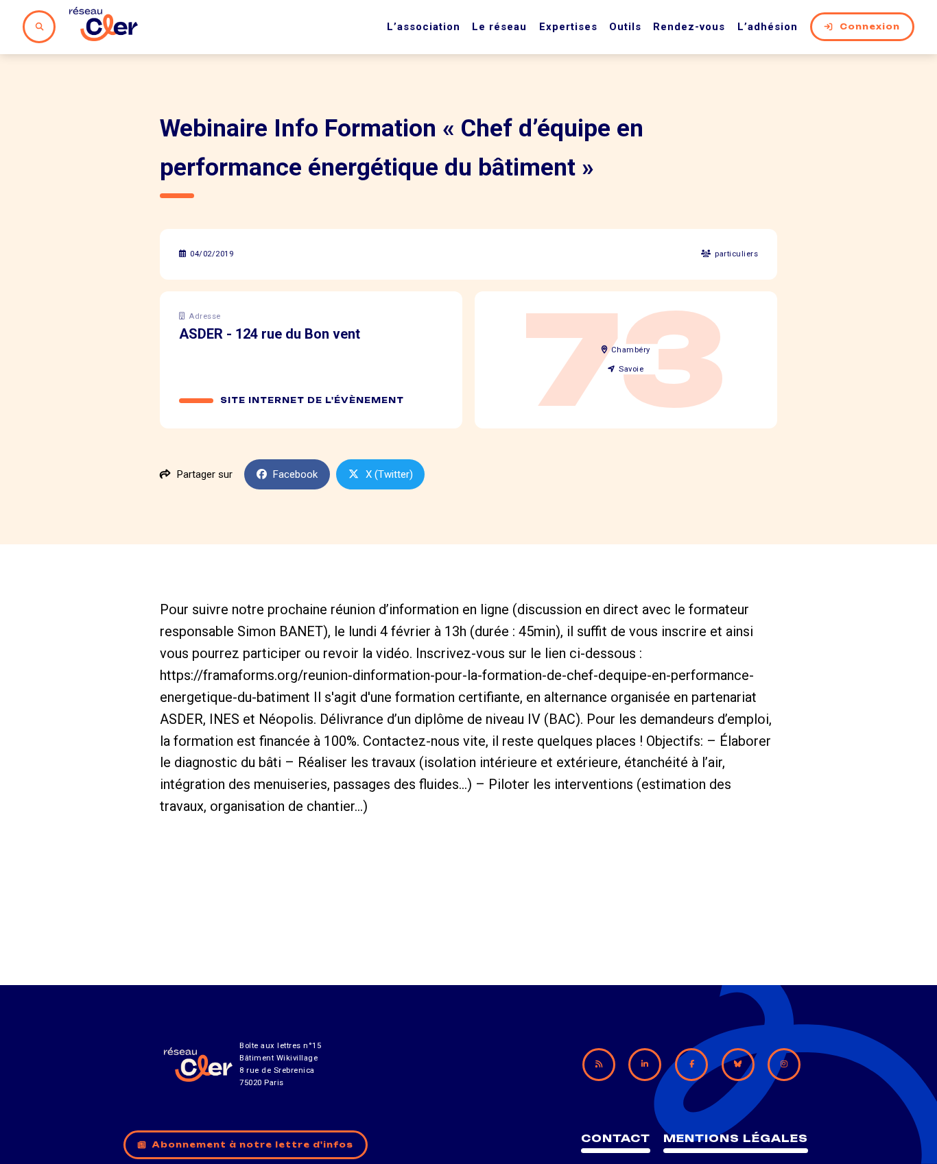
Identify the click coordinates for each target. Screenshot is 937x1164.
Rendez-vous (689, 27)
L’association (423, 27)
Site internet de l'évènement (312, 400)
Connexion (870, 27)
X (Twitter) (389, 474)
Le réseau (499, 27)
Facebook (295, 474)
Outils (625, 27)
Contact (615, 1138)
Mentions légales (735, 1138)
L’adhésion (767, 27)
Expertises (568, 27)
